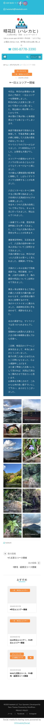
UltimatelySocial (22, 723)
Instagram (32, 714)
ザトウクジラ (21, 71)
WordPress (31, 707)
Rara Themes (13, 707)
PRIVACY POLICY (22, 710)
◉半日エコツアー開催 (18, 609)
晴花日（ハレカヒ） (22, 31)
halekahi (8, 543)
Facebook (20, 714)
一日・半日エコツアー (22, 74)
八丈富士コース (17, 658)
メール (10, 714)
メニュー (34, 57)
